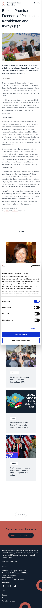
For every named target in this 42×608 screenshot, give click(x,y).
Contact (4, 595)
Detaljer (33, 328)
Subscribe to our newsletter (21, 536)
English (6, 211)
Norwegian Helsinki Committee (14, 4)
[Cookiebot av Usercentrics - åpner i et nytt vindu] (31, 266)
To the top (21, 514)
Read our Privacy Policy (9, 561)
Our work (5, 598)
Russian (15, 211)
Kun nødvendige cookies (21, 340)
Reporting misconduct (9, 601)
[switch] (37, 307)
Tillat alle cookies (21, 334)
